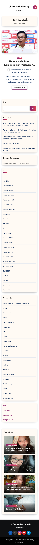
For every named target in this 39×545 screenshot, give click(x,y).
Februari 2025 (8, 238)
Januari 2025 (8, 242)
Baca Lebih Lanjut (19, 87)
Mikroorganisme (8, 374)
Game (5, 336)
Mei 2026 (6, 181)
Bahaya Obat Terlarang (11, 143)
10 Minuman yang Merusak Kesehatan (16, 303)
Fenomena (7, 327)
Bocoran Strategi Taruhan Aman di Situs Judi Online (19, 149)
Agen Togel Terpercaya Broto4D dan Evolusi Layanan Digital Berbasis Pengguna (18, 124)
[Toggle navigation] (3, 7)
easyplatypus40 (16, 69)
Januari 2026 (8, 190)
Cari (5, 102)
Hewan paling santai (10, 346)
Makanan (6, 370)
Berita (19, 58)
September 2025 (9, 209)
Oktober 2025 (8, 205)
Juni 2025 (6, 219)
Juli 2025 (6, 214)
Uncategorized (8, 398)
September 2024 (9, 261)
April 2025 (6, 228)
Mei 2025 (6, 224)
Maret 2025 (7, 233)
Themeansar (19, 542)
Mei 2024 (6, 280)
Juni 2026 (6, 176)
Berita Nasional (8, 322)
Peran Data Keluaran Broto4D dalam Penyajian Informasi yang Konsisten (19, 131)
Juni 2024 (6, 276)
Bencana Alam (8, 313)
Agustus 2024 (8, 266)
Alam (5, 308)
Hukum (5, 355)
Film (4, 332)
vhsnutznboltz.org (19, 7)
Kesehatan (7, 360)
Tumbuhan (7, 393)
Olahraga (6, 379)
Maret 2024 (7, 290)
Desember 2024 (8, 247)
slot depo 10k (7, 415)
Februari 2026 (8, 186)
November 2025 (8, 200)
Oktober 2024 (8, 257)
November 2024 (8, 252)
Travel (5, 389)
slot (4, 406)
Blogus (29, 540)
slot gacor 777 (8, 420)
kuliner (5, 365)
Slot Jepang (7, 384)
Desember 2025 (8, 195)
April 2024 (6, 285)
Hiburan (6, 351)
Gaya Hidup (7, 341)
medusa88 (6, 410)
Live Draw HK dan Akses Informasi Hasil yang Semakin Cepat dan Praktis (19, 138)
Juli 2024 (6, 271)
